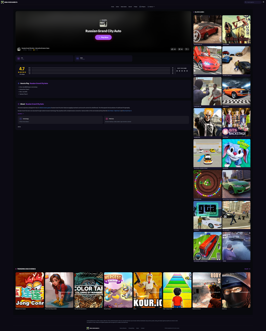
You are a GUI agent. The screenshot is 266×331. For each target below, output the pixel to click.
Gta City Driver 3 (127, 110)
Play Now (103, 37)
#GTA (19, 126)
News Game (124, 6)
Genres (151, 7)
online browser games (45, 107)
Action (117, 6)
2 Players (142, 7)
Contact (142, 328)
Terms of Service (123, 328)
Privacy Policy (131, 328)
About (137, 328)
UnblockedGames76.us (92, 320)
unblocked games (114, 320)
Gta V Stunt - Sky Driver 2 (114, 110)
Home (112, 6)
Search (130, 6)
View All (247, 269)
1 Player (135, 6)
